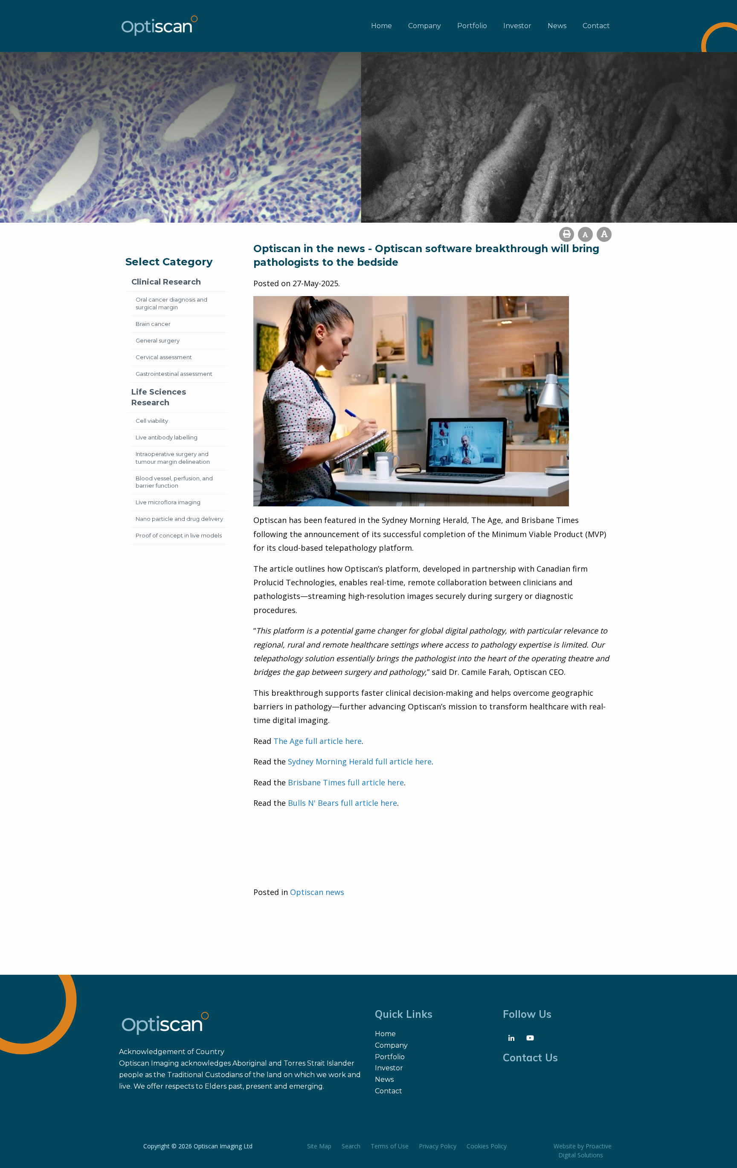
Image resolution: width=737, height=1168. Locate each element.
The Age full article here (317, 741)
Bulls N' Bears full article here (342, 803)
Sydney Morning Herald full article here (360, 761)
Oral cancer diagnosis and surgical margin (171, 303)
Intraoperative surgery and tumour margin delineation (173, 457)
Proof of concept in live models (179, 535)
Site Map (319, 1146)
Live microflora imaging (168, 502)
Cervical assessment (164, 357)
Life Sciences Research (158, 397)
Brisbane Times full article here (346, 782)
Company (424, 26)
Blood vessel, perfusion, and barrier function (174, 482)
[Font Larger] (604, 234)
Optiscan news (317, 892)
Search (351, 1146)
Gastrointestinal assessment (174, 373)
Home (381, 26)
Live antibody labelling (166, 437)
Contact (596, 26)
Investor (517, 26)
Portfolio (472, 26)
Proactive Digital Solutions (585, 1150)
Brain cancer (153, 323)
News (557, 26)
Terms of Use (390, 1146)
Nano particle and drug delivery (179, 518)
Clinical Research (166, 282)
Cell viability (152, 420)
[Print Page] (566, 234)
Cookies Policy (487, 1146)
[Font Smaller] (585, 234)
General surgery (158, 340)
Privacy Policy (437, 1146)
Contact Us (530, 1057)
